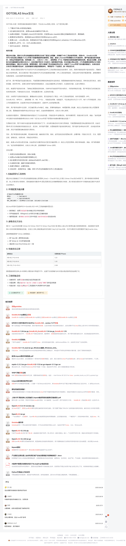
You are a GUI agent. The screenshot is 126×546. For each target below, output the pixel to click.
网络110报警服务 (98, 540)
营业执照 (70, 543)
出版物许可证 (63, 543)
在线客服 (95, 538)
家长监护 (90, 540)
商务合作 (45, 538)
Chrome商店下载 (120, 540)
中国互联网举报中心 (109, 540)
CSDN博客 (81, 535)
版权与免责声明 (48, 543)
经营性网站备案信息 (61, 540)
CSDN (67, 535)
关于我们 (31, 538)
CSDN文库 (73, 535)
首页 (6, 7)
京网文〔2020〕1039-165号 (47, 540)
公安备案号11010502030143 (18, 540)
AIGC (27, 18)
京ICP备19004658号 (32, 540)
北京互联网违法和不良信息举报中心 (77, 540)
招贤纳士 (38, 538)
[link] (6, 7)
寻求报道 (52, 538)
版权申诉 (56, 543)
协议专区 (60, 538)
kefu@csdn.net (84, 538)
